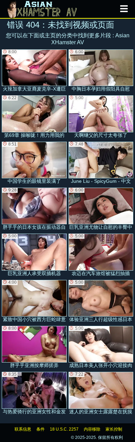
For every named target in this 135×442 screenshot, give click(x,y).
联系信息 (23, 429)
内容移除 (92, 429)
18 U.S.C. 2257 (64, 429)
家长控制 (114, 429)
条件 (40, 429)
